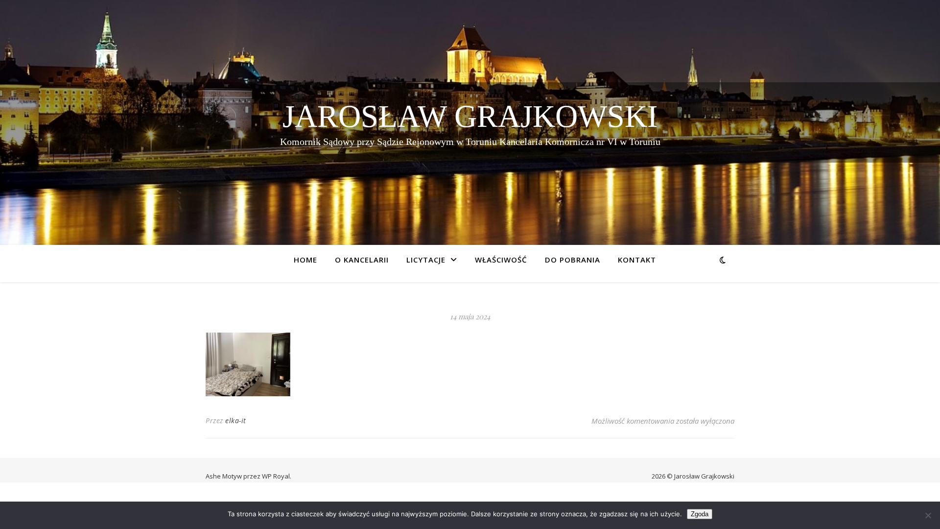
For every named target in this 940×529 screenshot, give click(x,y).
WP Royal (276, 476)
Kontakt (637, 259)
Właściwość (501, 259)
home (305, 259)
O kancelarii (362, 259)
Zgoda (699, 514)
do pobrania (572, 259)
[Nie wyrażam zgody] (928, 515)
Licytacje (426, 259)
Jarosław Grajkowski (470, 116)
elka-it (235, 420)
